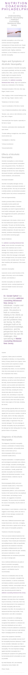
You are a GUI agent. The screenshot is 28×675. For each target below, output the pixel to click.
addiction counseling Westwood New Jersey (14, 300)
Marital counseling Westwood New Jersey (13, 341)
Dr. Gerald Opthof (11, 296)
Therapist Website (19, 672)
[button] (14, 13)
